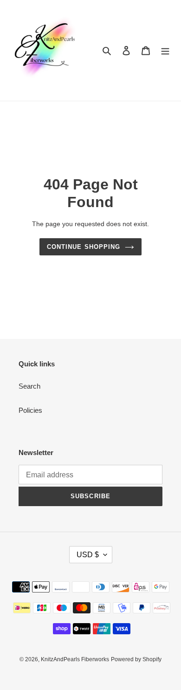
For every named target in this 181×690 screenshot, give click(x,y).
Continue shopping (83, 246)
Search (29, 386)
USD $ (88, 555)
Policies (30, 410)
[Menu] (165, 50)
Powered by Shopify (136, 659)
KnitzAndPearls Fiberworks (75, 659)
